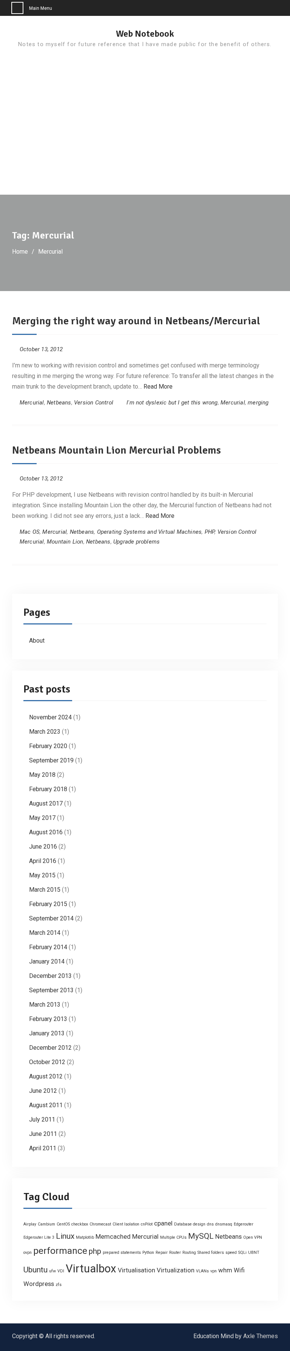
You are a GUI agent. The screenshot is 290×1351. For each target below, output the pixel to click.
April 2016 (42, 861)
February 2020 (48, 746)
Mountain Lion (65, 541)
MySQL (201, 1236)
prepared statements (122, 1252)
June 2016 (43, 846)
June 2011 (43, 1133)
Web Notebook (145, 33)
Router (175, 1252)
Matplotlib (85, 1237)
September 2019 (51, 760)
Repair (162, 1252)
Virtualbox (91, 1268)
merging (258, 402)
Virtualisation (136, 1270)
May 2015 (42, 875)
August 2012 (46, 1076)
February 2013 (48, 1019)
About (37, 640)
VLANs (202, 1271)
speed (231, 1252)
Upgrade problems (136, 541)
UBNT (253, 1252)
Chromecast (100, 1224)
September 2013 (51, 990)
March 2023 (44, 731)
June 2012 (43, 1090)
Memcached (113, 1236)
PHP (210, 531)
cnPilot (147, 1224)
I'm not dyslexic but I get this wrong (172, 402)
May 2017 (42, 817)
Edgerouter (243, 1224)
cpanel (163, 1223)
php (95, 1251)
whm (225, 1270)
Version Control (93, 402)
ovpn (27, 1252)
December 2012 (50, 1047)
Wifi (239, 1270)
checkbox (79, 1224)
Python (148, 1252)
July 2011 (42, 1119)
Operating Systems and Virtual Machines (149, 531)
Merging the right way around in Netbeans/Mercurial (136, 321)
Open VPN (252, 1237)
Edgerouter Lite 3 (38, 1237)
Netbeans (59, 402)
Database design (189, 1224)
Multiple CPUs (173, 1237)
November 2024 (50, 717)
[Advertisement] (145, 138)
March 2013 (44, 1004)
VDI (60, 1271)
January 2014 (47, 961)
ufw (52, 1271)
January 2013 (47, 1033)
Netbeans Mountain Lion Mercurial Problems (116, 450)
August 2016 (46, 832)
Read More (158, 386)
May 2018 (42, 774)
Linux (65, 1236)
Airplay (29, 1224)
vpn (213, 1271)
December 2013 (50, 975)
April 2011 (42, 1148)
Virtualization (175, 1270)
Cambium (46, 1224)
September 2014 (51, 918)
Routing (189, 1252)
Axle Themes (260, 1336)
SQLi (242, 1252)
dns (210, 1224)
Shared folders (210, 1252)
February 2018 (48, 789)
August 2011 (46, 1105)
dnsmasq (223, 1224)
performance (60, 1251)
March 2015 (44, 889)
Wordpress (38, 1283)
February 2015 (48, 904)
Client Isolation (126, 1224)
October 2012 (47, 1062)
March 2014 (44, 932)
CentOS (63, 1224)
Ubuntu (35, 1269)
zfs (59, 1284)
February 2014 (48, 947)
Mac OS (30, 531)
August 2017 (46, 803)
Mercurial (32, 402)
